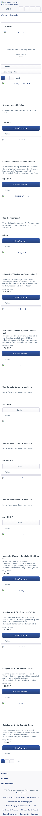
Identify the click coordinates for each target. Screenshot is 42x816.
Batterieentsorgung (10, 806)
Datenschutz (24, 814)
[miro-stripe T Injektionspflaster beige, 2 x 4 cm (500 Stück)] (21, 261)
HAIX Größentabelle (17, 797)
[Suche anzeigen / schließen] (21, 8)
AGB (34, 806)
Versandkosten (21, 793)
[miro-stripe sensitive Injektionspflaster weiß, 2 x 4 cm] (21, 318)
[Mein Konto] (32, 8)
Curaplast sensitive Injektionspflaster (18, 161)
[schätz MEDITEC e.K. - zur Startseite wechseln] (11, 3)
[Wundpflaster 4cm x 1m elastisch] (21, 487)
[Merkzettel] (26, 8)
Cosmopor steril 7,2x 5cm (13, 105)
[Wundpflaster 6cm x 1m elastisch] (21, 374)
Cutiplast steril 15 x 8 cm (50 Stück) (17, 725)
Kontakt (5, 797)
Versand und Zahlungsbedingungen (20, 801)
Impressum (35, 814)
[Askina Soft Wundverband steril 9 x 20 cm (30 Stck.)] (21, 543)
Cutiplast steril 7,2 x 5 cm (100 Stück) (21, 49)
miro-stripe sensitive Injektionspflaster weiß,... (19, 331)
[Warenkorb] (38, 8)
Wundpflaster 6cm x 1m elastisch (17, 387)
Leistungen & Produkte (10, 810)
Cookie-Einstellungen (10, 814)
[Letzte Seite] (11, 78)
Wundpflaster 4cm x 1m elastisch (17, 499)
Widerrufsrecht (25, 806)
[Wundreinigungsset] (21, 205)
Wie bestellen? (32, 797)
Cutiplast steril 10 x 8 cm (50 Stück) (17, 668)
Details (19, 410)
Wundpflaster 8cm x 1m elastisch (17, 443)
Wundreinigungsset (11, 218)
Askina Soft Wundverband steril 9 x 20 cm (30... (20, 557)
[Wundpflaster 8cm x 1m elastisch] (21, 431)
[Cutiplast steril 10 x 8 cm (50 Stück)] (21, 656)
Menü (8, 8)
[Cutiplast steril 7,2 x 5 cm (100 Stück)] (21, 39)
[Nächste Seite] (7, 78)
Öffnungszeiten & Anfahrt (29, 810)
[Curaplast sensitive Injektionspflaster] (21, 149)
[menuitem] (6, 8)
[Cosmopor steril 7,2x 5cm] (21, 92)
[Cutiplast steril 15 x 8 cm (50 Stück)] (21, 712)
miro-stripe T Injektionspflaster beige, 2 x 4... (20, 275)
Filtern (7, 66)
